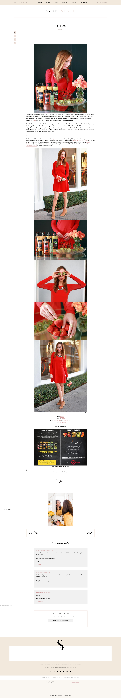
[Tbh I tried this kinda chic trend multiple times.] (85, 653)
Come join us (75, 682)
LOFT (63, 418)
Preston (93, 413)
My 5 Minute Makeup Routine (60, 507)
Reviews (74, 2)
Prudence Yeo (39, 572)
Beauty (48, 2)
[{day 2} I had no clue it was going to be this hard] (102, 653)
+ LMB (77, 677)
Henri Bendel (67, 420)
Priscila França (40, 592)
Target (34, 120)
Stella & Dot (57, 420)
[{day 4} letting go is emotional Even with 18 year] (36, 653)
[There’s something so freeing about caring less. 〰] (52, 653)
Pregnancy (84, 2)
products (55, 139)
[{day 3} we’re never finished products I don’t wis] (69, 653)
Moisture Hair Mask (31, 145)
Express (62, 416)
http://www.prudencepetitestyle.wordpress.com (48, 582)
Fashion (40, 2)
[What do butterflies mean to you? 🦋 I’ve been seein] (19, 653)
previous (35, 533)
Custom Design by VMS (70, 677)
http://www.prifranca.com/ (43, 598)
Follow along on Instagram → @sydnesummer (60, 695)
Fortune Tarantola (41, 550)
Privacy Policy (56, 677)
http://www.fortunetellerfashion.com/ (45, 558)
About (15, 2)
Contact (21, 2)
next (89, 533)
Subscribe (104, 2)
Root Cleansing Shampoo (80, 140)
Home (56, 2)
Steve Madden (62, 422)
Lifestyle (64, 2)
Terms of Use (45, 677)
